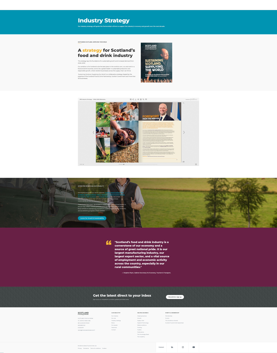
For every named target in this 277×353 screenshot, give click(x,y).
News (112, 323)
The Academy (141, 336)
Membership (168, 316)
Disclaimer (86, 348)
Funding (139, 327)
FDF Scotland (91, 197)
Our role (113, 318)
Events (167, 318)
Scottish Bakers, (104, 197)
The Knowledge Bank (143, 334)
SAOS (99, 195)
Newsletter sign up (174, 297)
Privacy (80, 348)
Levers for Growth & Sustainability (92, 218)
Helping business (142, 316)
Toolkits (139, 329)
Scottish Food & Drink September (174, 323)
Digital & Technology (143, 323)
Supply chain (140, 320)
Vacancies (114, 327)
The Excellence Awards (171, 320)
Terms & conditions (95, 348)
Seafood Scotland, (107, 195)
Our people (114, 325)
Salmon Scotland (90, 195)
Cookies (104, 348)
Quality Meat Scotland (112, 192)
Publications (140, 332)
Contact (113, 329)
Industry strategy (116, 320)
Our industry (114, 316)
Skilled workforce (142, 325)
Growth (139, 318)
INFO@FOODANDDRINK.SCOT (86, 330)
